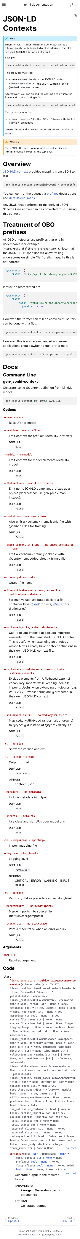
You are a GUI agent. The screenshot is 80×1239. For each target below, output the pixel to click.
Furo (59, 1234)
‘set (35, 604)
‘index (58, 604)
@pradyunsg (48, 1234)
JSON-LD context (15, 171)
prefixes (52, 193)
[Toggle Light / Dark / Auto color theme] (72, 4)
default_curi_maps (22, 198)
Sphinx (33, 1234)
